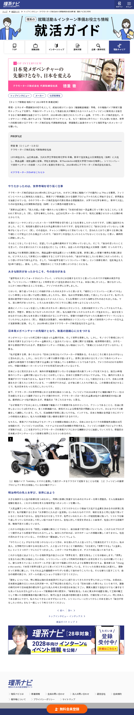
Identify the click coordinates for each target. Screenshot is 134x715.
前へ (62, 610)
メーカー (39, 95)
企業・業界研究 (98, 49)
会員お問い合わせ (56, 694)
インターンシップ (56, 49)
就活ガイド (15, 11)
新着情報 (35, 694)
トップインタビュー (19, 95)
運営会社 (101, 694)
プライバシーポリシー (44, 699)
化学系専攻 (55, 95)
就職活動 (35, 49)
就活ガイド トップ (65, 621)
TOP (14, 49)
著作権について (18, 699)
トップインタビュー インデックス (66, 616)
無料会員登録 (69, 709)
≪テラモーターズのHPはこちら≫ (28, 172)
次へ (70, 610)
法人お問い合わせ (80, 694)
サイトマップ (68, 699)
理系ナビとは (17, 694)
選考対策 (77, 49)
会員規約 (117, 694)
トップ (4, 11)
